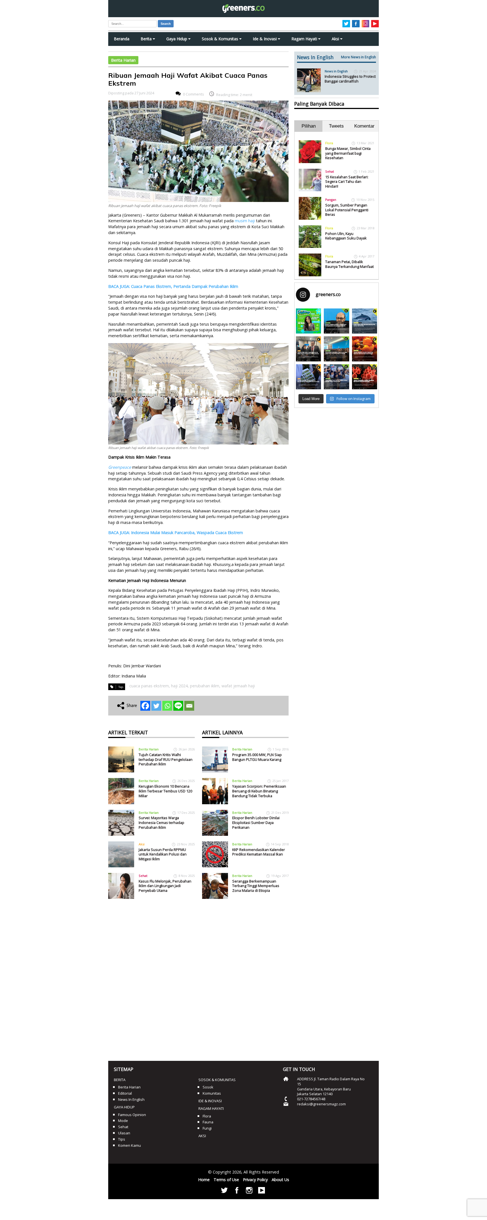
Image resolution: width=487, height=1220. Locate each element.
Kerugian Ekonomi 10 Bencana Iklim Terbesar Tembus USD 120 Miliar (165, 791)
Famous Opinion (132, 1114)
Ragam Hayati (304, 38)
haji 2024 (179, 685)
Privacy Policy (255, 1179)
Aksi (336, 38)
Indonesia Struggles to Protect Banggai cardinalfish (350, 79)
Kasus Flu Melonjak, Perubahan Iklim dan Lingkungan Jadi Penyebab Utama (165, 886)
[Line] (178, 706)
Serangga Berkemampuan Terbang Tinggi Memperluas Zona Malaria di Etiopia (255, 886)
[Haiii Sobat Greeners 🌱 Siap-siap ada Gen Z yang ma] (308, 321)
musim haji (245, 220)
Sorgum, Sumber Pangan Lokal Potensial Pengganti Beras (346, 210)
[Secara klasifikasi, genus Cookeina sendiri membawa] (364, 376)
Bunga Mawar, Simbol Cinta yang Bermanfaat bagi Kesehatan (348, 153)
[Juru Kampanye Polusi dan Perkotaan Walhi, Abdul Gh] (336, 321)
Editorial (125, 1093)
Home (204, 1179)
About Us (280, 1179)
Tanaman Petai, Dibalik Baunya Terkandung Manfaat (349, 264)
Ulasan (124, 1132)
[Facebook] (145, 706)
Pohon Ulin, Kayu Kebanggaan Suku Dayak (346, 236)
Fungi (207, 1128)
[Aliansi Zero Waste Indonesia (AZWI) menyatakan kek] (336, 348)
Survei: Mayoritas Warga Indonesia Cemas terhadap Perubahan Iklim (161, 822)
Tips (121, 1139)
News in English (336, 71)
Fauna (208, 1122)
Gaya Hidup (177, 38)
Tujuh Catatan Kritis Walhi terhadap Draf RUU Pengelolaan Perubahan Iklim (165, 759)
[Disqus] (198, 977)
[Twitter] (156, 706)
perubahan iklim (204, 685)
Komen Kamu (129, 1145)
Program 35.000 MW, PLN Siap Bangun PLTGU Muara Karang (257, 757)
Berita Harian (123, 60)
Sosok (208, 1087)
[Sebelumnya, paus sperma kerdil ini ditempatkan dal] (364, 321)
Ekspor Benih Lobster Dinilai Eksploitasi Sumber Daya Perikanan (256, 822)
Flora (329, 143)
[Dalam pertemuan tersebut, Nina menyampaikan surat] (308, 348)
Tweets (336, 126)
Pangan (330, 199)
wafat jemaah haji (238, 685)
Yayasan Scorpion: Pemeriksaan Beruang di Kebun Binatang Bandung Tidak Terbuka (259, 791)
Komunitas (212, 1093)
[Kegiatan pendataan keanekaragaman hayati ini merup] (308, 376)
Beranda (121, 38)
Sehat (143, 876)
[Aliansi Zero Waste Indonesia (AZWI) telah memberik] (336, 376)
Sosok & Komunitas (220, 38)
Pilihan (309, 126)
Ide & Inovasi (265, 38)
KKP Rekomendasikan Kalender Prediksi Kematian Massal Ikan (258, 852)
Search (166, 23)
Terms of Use (226, 1179)
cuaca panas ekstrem (149, 685)
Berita (147, 38)
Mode (123, 1120)
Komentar (364, 126)
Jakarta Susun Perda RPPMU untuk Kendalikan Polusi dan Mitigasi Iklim (163, 854)
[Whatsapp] (167, 706)
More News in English (358, 57)
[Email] (189, 706)
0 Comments (193, 94)
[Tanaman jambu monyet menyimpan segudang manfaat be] (364, 348)
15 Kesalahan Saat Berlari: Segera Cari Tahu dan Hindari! (346, 181)
